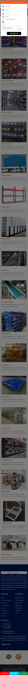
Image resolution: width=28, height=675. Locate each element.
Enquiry (14, 673)
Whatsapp (24, 673)
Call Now (5, 673)
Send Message (14, 33)
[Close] (26, 2)
